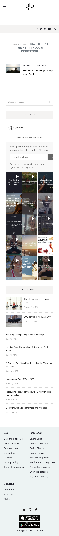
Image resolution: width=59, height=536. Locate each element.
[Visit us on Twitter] (24, 510)
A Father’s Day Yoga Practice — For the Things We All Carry (29, 365)
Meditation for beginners (42, 462)
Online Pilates (37, 448)
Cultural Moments (34, 66)
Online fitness (37, 452)
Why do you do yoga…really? (37, 317)
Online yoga (36, 438)
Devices (8, 457)
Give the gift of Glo (14, 438)
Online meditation (39, 443)
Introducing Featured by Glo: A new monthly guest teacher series (28, 393)
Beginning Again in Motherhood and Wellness (26, 408)
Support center (11, 448)
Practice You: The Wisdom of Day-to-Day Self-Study (27, 349)
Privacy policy (11, 462)
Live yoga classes (39, 471)
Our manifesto (11, 443)
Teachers (8, 494)
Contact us (9, 452)
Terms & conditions (14, 467)
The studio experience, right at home (38, 301)
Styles (7, 499)
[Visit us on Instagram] (31, 510)
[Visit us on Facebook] (36, 510)
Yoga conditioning (39, 476)
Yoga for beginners (39, 457)
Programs (9, 489)
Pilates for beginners (40, 467)
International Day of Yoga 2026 (20, 379)
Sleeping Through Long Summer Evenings (25, 334)
